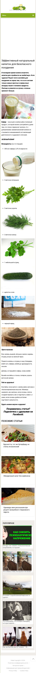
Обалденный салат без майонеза (16, 476)
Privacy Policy (13, 670)
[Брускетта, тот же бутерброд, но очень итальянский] (18, 433)
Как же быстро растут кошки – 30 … (16, 647)
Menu (4, 15)
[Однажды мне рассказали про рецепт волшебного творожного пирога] (18, 496)
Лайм (12, 660)
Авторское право (18, 665)
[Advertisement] (18, 40)
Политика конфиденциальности (18, 663)
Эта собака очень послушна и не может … (18, 571)
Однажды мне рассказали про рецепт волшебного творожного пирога (16, 509)
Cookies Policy (24, 670)
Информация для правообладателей (17, 668)
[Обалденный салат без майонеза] (18, 464)
